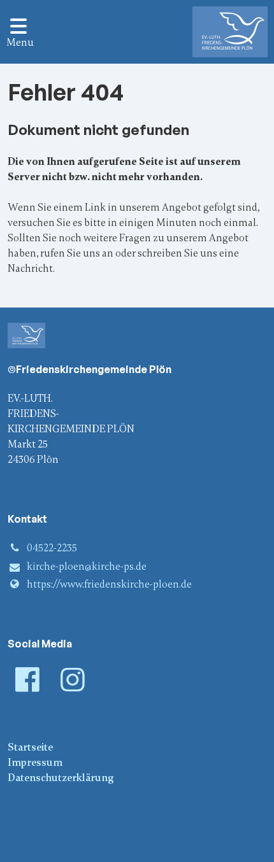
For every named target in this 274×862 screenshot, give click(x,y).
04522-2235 (52, 548)
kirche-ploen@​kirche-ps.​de (87, 566)
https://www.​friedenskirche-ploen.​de (109, 584)
